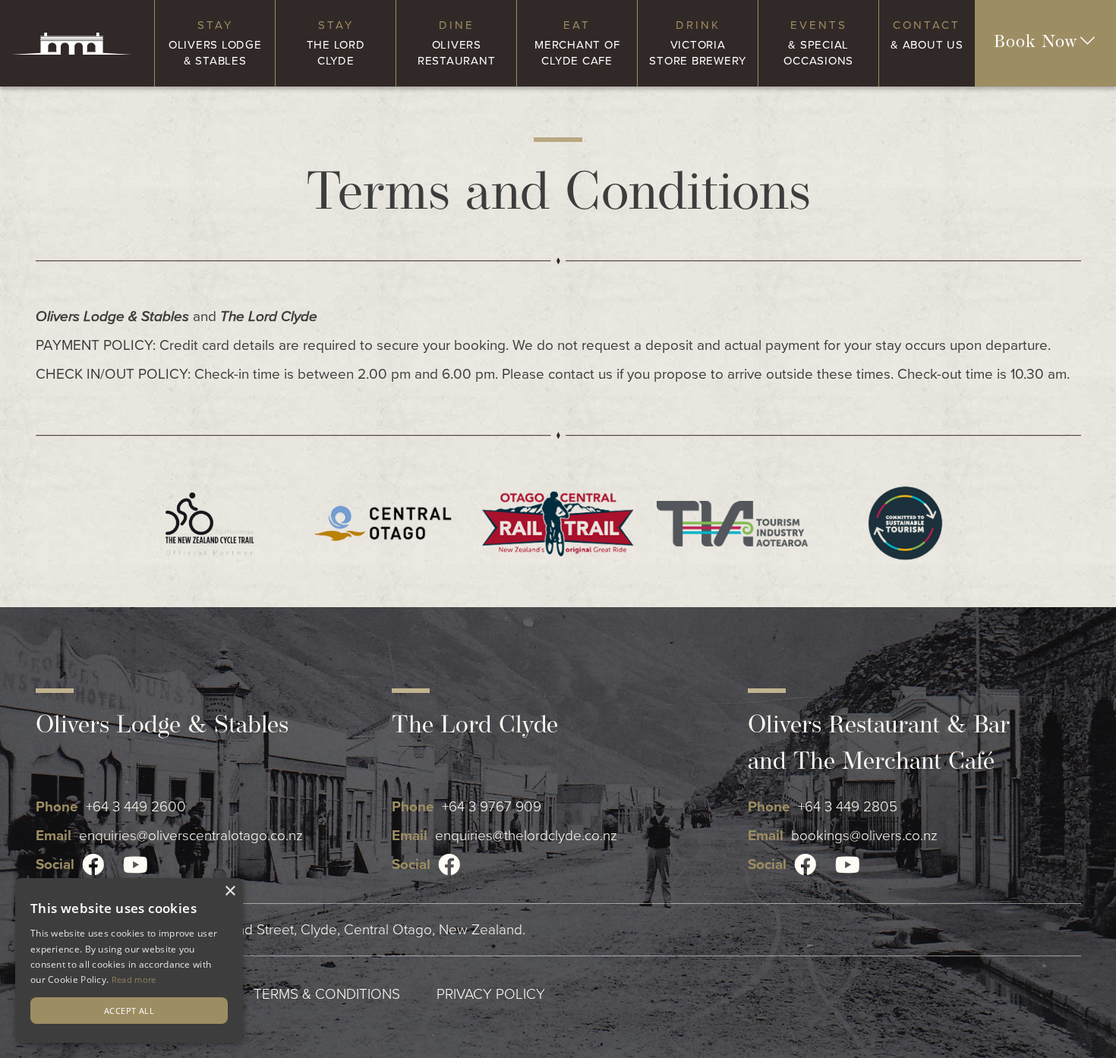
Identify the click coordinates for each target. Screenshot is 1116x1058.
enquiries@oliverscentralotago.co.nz (191, 835)
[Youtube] (135, 865)
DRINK (697, 43)
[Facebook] (93, 865)
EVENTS (818, 43)
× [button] (229, 891)
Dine (457, 43)
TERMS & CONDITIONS (327, 994)
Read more (134, 979)
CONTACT (927, 35)
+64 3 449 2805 (847, 806)
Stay (215, 43)
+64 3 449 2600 (136, 806)
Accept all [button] (129, 1010)
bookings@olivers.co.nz (864, 835)
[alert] (129, 960)
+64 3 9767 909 (491, 806)
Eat (576, 43)
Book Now (1036, 43)
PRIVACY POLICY (491, 994)
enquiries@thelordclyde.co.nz (526, 835)
